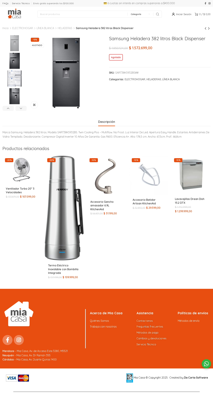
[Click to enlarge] (34, 104)
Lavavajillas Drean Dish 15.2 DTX (189, 200)
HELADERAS (65, 28)
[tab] (106, 121)
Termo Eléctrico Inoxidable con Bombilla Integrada (63, 269)
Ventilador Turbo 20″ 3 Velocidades (20, 190)
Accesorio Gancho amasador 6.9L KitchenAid (101, 205)
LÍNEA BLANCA (45, 28)
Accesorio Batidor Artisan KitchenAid (144, 201)
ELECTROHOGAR (22, 28)
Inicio (5, 28)
